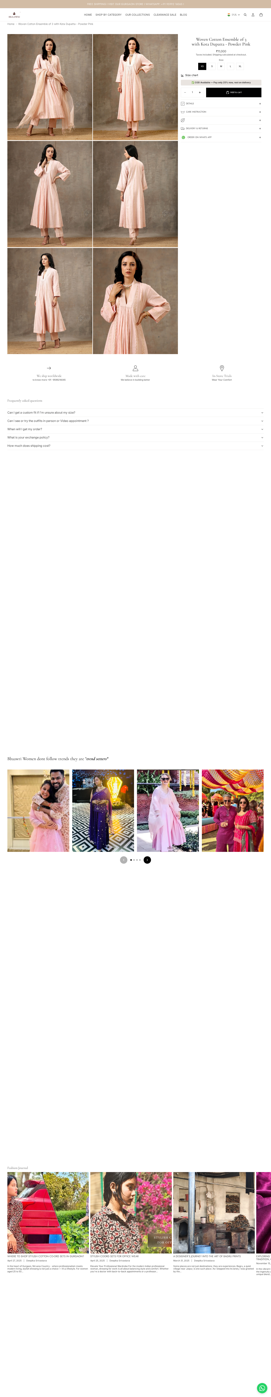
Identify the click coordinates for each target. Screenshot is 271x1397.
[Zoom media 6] (135, 301)
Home (10, 23)
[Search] (245, 15)
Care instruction (196, 111)
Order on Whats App (199, 137)
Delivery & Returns (197, 128)
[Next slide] (260, 1224)
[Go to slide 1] (131, 860)
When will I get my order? (24, 429)
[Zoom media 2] (135, 87)
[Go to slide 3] (137, 860)
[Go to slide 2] (134, 860)
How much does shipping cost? (28, 445)
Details (190, 103)
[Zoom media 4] (135, 194)
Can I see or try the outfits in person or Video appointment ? (48, 421)
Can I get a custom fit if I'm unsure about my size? (41, 412)
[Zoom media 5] (49, 301)
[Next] (147, 860)
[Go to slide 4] (140, 860)
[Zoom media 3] (49, 194)
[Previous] (123, 860)
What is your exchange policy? (28, 437)
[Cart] (261, 15)
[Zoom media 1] (49, 87)
